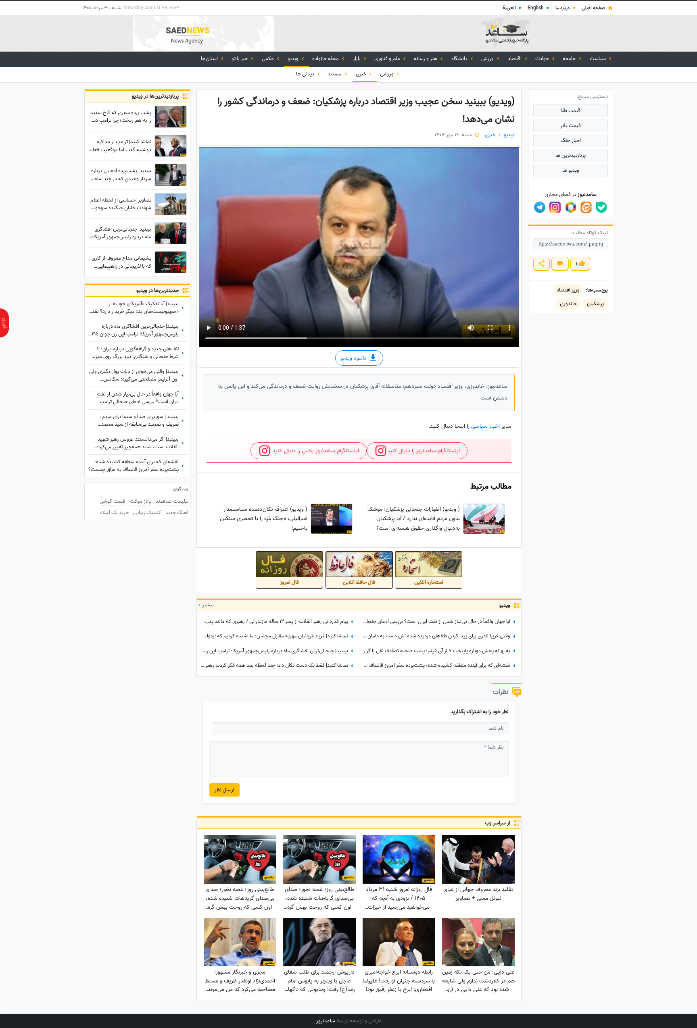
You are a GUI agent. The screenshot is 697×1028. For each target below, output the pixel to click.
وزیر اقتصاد (568, 290)
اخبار (494, 426)
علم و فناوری (387, 58)
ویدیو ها (570, 170)
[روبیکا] (570, 207)
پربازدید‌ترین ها (570, 155)
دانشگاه (460, 58)
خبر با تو (240, 58)
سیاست (598, 58)
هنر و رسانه (426, 58)
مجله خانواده (326, 58)
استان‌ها (210, 58)
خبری (361, 74)
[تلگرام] (539, 207)
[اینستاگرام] (555, 207)
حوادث (542, 58)
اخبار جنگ (571, 140)
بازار (357, 58)
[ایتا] (586, 207)
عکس (268, 58)
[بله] (601, 207)
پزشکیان (595, 304)
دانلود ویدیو (354, 358)
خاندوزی (568, 304)
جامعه (570, 58)
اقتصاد (515, 58)
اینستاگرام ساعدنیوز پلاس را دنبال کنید (315, 450)
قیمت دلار (570, 125)
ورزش (488, 58)
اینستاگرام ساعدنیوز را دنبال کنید (423, 450)
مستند (335, 74)
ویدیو (294, 58)
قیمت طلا (570, 110)
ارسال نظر (224, 790)
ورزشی (387, 74)
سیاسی (479, 426)
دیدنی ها (305, 74)
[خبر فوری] (4, 322)
